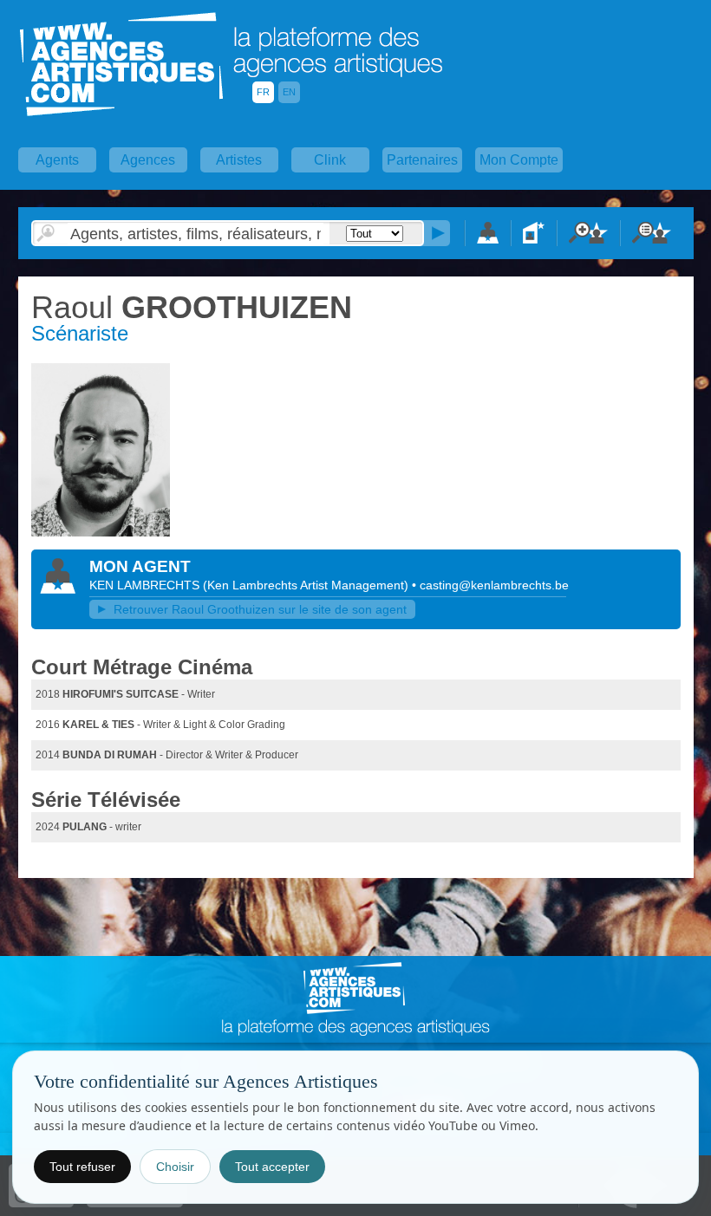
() (307, 585)
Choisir (175, 1167)
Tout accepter (272, 1167)
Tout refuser (82, 1167)
